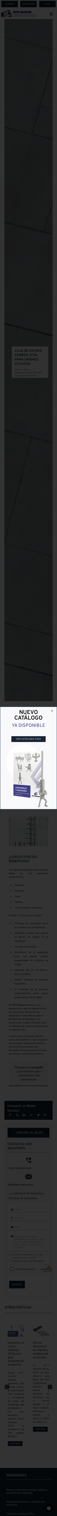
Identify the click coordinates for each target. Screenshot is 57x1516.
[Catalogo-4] (28, 743)
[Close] (52, 711)
